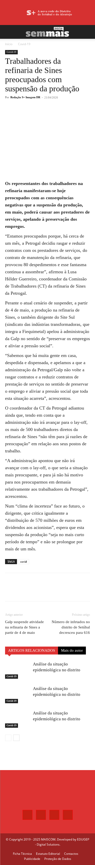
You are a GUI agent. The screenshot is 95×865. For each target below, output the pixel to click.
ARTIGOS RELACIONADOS (31, 650)
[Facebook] (26, 116)
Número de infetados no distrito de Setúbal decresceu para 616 (71, 627)
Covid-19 (24, 44)
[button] (9, 32)
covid (23, 561)
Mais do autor (72, 650)
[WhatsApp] (49, 116)
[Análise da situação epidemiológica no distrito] (17, 670)
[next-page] (16, 738)
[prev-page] (8, 738)
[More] (61, 116)
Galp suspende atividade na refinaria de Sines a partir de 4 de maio (24, 627)
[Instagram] (41, 815)
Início (8, 44)
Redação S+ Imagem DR (25, 97)
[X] (38, 116)
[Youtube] (68, 815)
